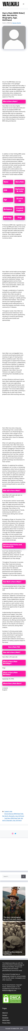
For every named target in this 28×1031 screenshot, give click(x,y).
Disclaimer (5, 1018)
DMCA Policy (6, 1020)
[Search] (23, 876)
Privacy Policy (6, 1023)
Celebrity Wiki (8, 811)
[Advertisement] (14, 66)
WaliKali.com (5, 976)
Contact (4, 1015)
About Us (5, 1013)
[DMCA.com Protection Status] (12, 1003)
